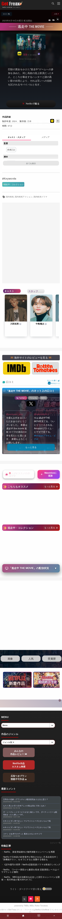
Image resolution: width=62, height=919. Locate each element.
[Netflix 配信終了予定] (47, 680)
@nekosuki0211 (41, 414)
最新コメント (8, 788)
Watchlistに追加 (48, 474)
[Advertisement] (31, 243)
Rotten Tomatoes (41, 905)
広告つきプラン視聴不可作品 (19, 777)
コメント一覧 (55, 842)
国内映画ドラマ (40, 196)
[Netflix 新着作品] (17, 680)
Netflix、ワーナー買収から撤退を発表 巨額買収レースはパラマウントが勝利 (30, 871)
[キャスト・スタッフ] (16, 137)
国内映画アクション (23, 196)
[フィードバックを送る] (49, 20)
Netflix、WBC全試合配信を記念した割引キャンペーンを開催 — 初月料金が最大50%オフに (30, 878)
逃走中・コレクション (14, 184)
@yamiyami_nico (14, 414)
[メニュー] (59, 4)
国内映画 (10, 196)
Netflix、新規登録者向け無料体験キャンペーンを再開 (29, 851)
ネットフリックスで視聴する (31, 103)
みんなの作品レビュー (17, 752)
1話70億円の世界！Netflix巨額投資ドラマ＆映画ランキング (31, 864)
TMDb (26, 905)
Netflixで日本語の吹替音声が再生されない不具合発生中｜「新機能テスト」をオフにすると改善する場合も (29, 858)
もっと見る (50, 486)
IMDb (32, 905)
